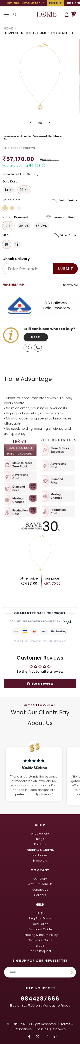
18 (17, 244)
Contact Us (40, 889)
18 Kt (24, 190)
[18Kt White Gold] (19, 208)
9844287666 (40, 999)
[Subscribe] (69, 972)
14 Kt (9, 190)
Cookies (59, 1029)
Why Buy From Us (40, 884)
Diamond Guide (40, 929)
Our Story (40, 879)
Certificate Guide (40, 940)
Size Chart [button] (69, 235)
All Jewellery (40, 833)
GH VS (24, 225)
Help (35, 337)
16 (6, 244)
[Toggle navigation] (6, 14)
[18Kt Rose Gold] (12, 208)
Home (8, 28)
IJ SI (8, 225)
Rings (40, 839)
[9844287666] (28, 348)
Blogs (40, 946)
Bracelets (40, 860)
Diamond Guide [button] (65, 217)
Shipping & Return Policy (40, 935)
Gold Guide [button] (68, 200)
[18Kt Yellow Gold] (5, 208)
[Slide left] (30, 123)
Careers (40, 895)
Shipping (32, 174)
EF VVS (41, 225)
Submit (65, 268)
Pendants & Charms (40, 850)
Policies (42, 1029)
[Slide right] (50, 123)
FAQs (40, 913)
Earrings (40, 844)
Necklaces (40, 855)
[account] (67, 14)
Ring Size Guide (40, 918)
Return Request (40, 951)
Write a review (40, 683)
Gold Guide (40, 924)
